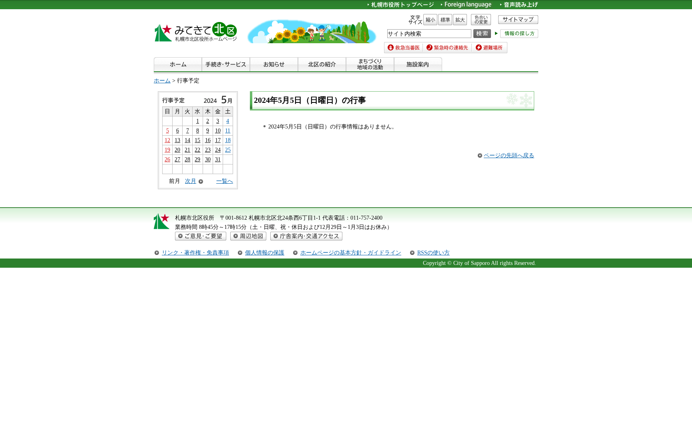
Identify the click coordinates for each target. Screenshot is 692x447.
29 (197, 159)
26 (167, 159)
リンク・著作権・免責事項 (195, 252)
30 (208, 159)
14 (187, 140)
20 (177, 149)
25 (228, 149)
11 (227, 130)
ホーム (162, 80)
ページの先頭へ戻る (509, 155)
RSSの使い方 (433, 252)
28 (187, 159)
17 (218, 140)
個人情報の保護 (264, 252)
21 (187, 149)
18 (228, 140)
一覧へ (224, 181)
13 (177, 140)
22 (197, 149)
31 (218, 159)
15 (197, 140)
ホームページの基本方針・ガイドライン (350, 252)
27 (177, 159)
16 (208, 140)
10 (218, 130)
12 (167, 140)
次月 (190, 181)
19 (167, 149)
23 (208, 149)
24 (218, 149)
